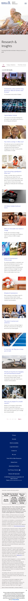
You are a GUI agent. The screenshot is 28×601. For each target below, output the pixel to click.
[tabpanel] (14, 245)
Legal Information (14, 446)
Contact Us (14, 450)
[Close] (26, 590)
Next (19, 419)
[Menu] (26, 3)
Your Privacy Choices (13, 470)
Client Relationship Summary (19, 526)
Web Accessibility (14, 443)
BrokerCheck (14, 462)
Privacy (14, 435)
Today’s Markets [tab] (11, 65)
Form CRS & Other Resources (14, 458)
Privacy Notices (15, 599)
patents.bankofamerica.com (16, 480)
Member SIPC (19, 555)
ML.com (14, 454)
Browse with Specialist (14, 473)
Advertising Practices (14, 466)
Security (14, 439)
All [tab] (3, 65)
